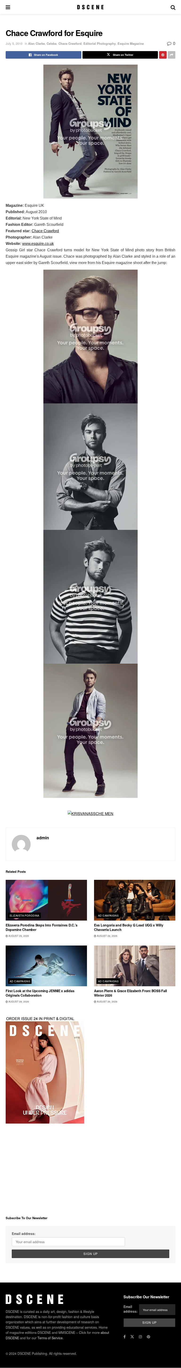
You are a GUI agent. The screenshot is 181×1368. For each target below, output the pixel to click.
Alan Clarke (36, 43)
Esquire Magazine (131, 43)
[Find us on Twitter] (132, 1336)
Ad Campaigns (108, 915)
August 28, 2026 (106, 936)
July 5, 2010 (14, 43)
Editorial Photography (99, 43)
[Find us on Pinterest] (148, 1336)
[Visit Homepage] (90, 7)
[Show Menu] (8, 7)
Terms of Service (50, 1338)
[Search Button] (173, 7)
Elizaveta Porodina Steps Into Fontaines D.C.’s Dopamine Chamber (42, 927)
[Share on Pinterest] (163, 55)
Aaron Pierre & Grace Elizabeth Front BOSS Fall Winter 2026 (130, 993)
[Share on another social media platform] (171, 55)
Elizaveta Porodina (24, 915)
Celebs (52, 43)
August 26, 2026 (106, 1001)
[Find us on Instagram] (140, 1336)
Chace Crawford (70, 43)
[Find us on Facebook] (124, 1336)
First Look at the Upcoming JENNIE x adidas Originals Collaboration (40, 993)
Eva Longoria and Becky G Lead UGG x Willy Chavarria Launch (128, 927)
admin (43, 838)
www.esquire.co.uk (38, 244)
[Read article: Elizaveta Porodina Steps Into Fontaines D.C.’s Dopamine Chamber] (46, 900)
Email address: (24, 1233)
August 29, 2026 (18, 936)
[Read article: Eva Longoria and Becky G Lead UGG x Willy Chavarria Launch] (134, 900)
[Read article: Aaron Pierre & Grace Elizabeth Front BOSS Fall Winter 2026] (134, 966)
